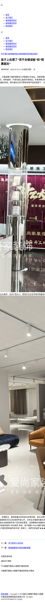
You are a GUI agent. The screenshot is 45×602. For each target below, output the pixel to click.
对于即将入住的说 (15, 543)
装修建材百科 (11, 23)
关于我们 (9, 18)
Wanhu (19, 599)
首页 (7, 15)
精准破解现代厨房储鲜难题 (19, 548)
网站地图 (4, 594)
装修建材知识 (11, 20)
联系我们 (9, 26)
